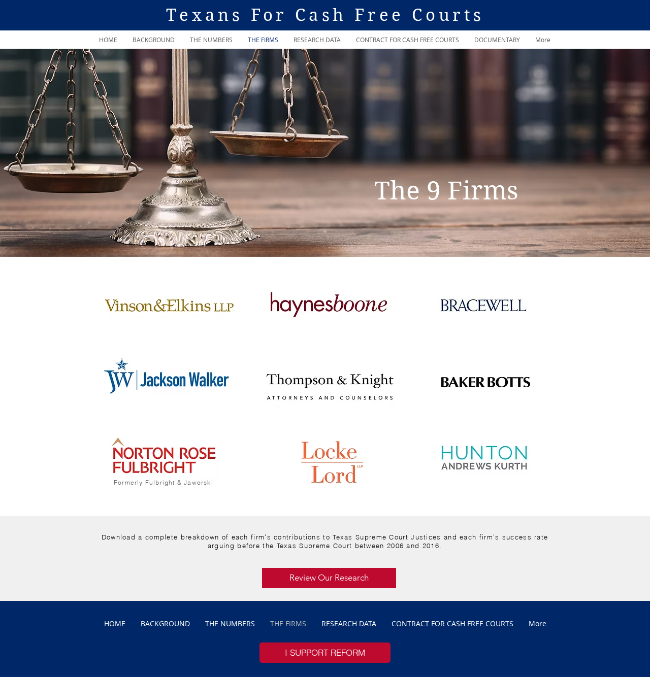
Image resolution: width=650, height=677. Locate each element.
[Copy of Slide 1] (325, 231)
